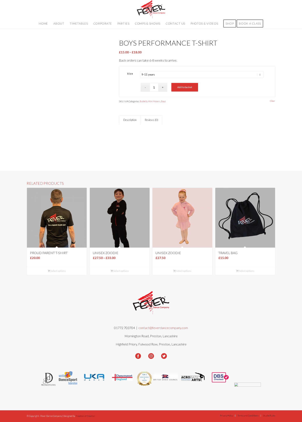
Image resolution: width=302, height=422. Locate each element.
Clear (272, 101)
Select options (58, 270)
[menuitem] (43, 23)
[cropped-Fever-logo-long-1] (151, 9)
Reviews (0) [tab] (151, 120)
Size (130, 73)
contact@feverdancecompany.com (163, 328)
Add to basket (184, 87)
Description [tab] (130, 120)
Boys (163, 101)
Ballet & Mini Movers (150, 101)
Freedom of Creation (85, 416)
